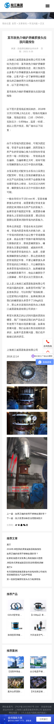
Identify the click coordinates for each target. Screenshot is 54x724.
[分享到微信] (24, 525)
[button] (48, 6)
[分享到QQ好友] (21, 525)
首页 (14, 23)
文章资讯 (22, 23)
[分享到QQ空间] (19, 525)
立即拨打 (43, 719)
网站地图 (13, 713)
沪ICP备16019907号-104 (27, 706)
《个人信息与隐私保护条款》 (34, 713)
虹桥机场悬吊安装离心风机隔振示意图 (24, 558)
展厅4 (9, 567)
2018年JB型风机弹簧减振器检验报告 (24, 549)
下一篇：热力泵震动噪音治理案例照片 (24, 518)
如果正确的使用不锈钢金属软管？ (22, 553)
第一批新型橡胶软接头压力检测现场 (23, 579)
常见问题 (33, 23)
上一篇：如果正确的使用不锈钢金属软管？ (27, 514)
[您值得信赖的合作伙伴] (12, 6)
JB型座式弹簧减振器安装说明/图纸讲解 (25, 562)
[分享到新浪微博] (16, 525)
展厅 (9, 544)
